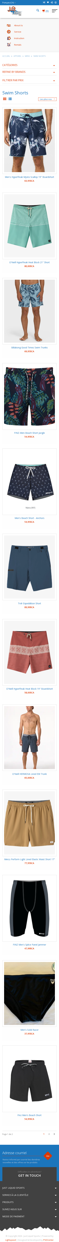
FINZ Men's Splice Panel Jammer (29, 944)
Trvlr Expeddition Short (29, 603)
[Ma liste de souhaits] (48, 2)
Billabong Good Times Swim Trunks (29, 347)
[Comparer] (44, 2)
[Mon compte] (52, 2)
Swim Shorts (39, 56)
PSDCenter (48, 1240)
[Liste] (10, 99)
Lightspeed (10, 1240)
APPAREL (17, 56)
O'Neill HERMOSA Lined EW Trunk (29, 773)
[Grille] (5, 99)
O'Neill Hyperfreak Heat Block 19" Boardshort (29, 688)
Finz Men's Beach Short (29, 1115)
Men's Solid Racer (29, 1029)
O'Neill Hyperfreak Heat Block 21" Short (29, 262)
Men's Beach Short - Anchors (29, 518)
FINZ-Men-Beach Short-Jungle (29, 432)
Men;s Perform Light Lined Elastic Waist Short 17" (29, 859)
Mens (27, 56)
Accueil (6, 56)
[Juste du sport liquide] (14, 10)
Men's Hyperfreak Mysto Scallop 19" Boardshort (29, 176)
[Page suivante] (54, 1134)
